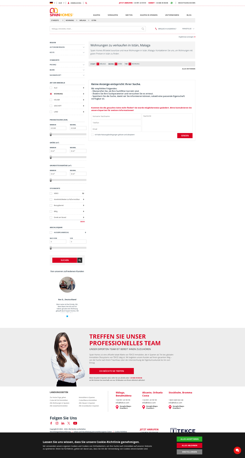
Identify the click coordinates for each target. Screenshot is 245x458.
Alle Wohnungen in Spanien (59, 403)
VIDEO (69, 193)
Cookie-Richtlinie (121, 432)
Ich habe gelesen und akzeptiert (114, 135)
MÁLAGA (83, 20)
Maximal (73, 125)
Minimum (53, 125)
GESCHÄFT (69, 106)
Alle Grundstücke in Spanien (89, 406)
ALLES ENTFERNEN (188, 69)
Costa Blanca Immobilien (88, 400)
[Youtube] (75, 423)
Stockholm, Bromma (180, 392)
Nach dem (53, 238)
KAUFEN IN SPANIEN (148, 15)
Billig (69, 211)
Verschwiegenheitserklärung (60, 432)
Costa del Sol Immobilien (59, 400)
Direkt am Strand (69, 217)
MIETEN (129, 15)
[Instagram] (57, 423)
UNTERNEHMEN (172, 15)
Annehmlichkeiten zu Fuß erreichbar (69, 199)
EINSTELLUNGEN (189, 452)
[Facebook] (51, 423)
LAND (69, 112)
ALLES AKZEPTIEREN (190, 439)
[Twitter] (68, 423)
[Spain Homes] (61, 12)
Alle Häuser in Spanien (87, 403)
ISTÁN (94, 20)
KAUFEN (96, 15)
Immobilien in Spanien (87, 397)
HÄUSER (69, 100)
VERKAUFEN (113, 15)
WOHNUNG (70, 20)
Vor (71, 238)
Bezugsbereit (69, 205)
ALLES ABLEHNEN (189, 445)
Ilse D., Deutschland (67, 299)
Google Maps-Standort (126, 407)
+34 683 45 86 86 (158, 3)
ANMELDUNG (76, 3)
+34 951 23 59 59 (132, 3)
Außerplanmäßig (70, 232)
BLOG (189, 15)
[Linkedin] (63, 423)
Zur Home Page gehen (58, 397)
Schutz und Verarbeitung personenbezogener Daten (93, 432)
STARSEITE (55, 20)
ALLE (69, 88)
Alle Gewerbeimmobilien (59, 406)
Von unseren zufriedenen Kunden (67, 271)
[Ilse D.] (67, 292)
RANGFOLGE (186, 29)
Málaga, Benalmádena (123, 394)
